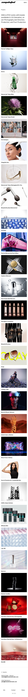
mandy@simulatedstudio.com (9, 677)
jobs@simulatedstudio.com (9, 681)
